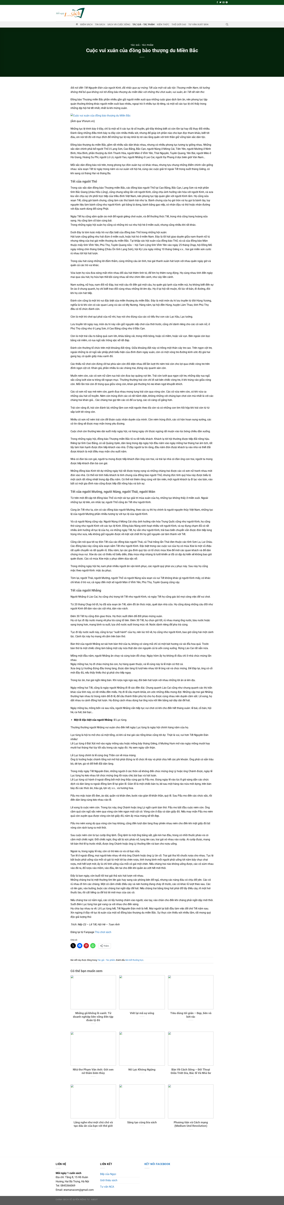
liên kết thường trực (134, 960)
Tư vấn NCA (107, 1186)
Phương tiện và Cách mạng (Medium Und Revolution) (191, 1124)
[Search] (227, 24)
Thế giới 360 (179, 24)
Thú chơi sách (103, 932)
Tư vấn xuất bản (198, 24)
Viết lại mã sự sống (142, 1013)
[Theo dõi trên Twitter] (220, 2)
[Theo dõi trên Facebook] (217, 2)
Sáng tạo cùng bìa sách (142, 1122)
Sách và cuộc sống (118, 24)
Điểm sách (86, 24)
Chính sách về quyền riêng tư (72, 1199)
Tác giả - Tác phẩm (142, 45)
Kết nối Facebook (157, 1164)
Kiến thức (163, 24)
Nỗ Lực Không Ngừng (141, 1069)
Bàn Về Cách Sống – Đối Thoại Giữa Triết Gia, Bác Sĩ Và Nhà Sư (191, 1071)
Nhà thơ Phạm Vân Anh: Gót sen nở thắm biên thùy (93, 1071)
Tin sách (100, 24)
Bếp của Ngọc (108, 1174)
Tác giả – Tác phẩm (143, 24)
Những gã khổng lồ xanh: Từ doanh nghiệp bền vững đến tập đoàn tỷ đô (93, 1017)
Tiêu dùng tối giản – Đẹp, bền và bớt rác (190, 1015)
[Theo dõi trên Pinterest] (227, 2)
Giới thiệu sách (108, 1180)
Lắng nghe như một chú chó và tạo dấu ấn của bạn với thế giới (93, 1124)
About (94, 1199)
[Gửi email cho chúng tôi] (224, 2)
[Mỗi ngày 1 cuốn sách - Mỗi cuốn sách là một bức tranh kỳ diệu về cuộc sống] (70, 13)
